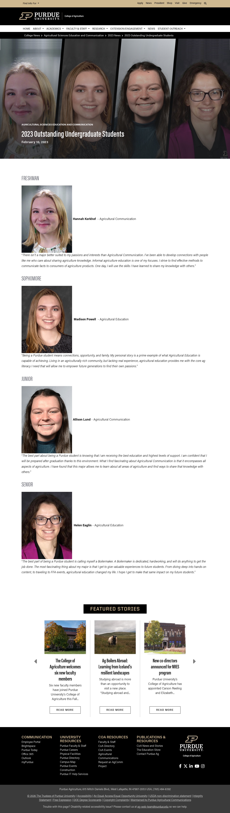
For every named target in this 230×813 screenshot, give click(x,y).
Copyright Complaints (116, 800)
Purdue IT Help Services (74, 774)
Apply (140, 3)
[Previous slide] (36, 661)
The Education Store (148, 750)
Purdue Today (29, 750)
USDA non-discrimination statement (170, 796)
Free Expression (62, 800)
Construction (67, 770)
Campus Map (67, 762)
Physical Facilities (70, 754)
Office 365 (28, 754)
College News (32, 35)
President (159, 3)
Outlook (26, 758)
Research (99, 28)
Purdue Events (68, 766)
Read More (65, 709)
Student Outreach (170, 28)
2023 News (114, 35)
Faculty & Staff (77, 28)
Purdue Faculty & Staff (73, 746)
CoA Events (105, 750)
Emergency (195, 3)
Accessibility (84, 796)
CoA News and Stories (150, 746)
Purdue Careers (69, 750)
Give (184, 3)
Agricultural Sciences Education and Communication (74, 35)
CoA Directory (106, 746)
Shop (169, 3)
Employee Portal (31, 742)
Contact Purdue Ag (148, 754)
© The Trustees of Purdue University (51, 796)
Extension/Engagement (126, 28)
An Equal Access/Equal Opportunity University (120, 796)
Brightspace (28, 746)
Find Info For (30, 3)
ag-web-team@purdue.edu (153, 807)
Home (26, 28)
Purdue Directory (69, 758)
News (149, 3)
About (37, 28)
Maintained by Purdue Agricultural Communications (161, 800)
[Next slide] (194, 661)
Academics (54, 28)
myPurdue (27, 762)
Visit (177, 3)
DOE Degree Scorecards (87, 800)
